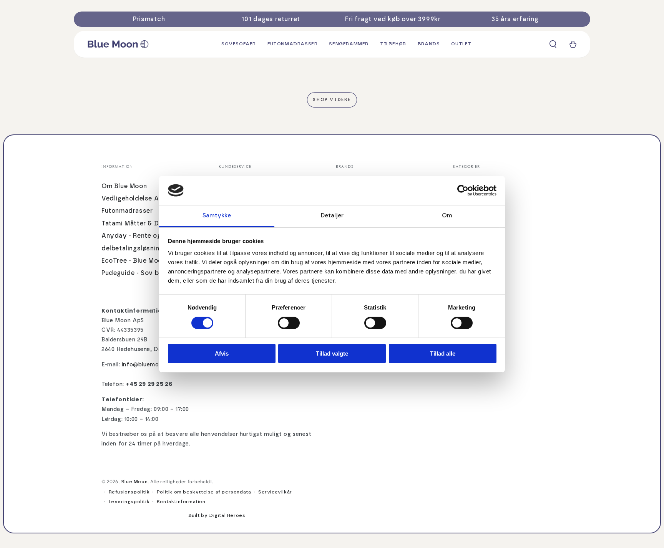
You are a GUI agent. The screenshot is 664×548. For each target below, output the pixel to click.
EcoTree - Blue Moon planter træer (155, 261)
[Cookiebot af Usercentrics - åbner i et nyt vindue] (462, 190)
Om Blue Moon (124, 186)
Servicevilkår (275, 492)
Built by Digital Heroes (217, 515)
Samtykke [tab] (217, 216)
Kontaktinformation (181, 501)
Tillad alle (442, 353)
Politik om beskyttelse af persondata (204, 492)
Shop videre (332, 100)
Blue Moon (134, 481)
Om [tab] (447, 216)
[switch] (289, 323)
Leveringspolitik (129, 501)
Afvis (222, 353)
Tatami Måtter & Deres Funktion (151, 223)
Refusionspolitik (129, 492)
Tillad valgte (332, 353)
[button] (553, 44)
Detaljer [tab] (332, 216)
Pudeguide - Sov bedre (137, 273)
